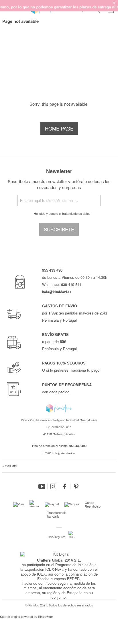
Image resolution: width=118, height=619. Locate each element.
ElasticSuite (45, 616)
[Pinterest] (76, 486)
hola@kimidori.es (63, 453)
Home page (59, 128)
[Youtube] (42, 486)
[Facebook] (64, 486)
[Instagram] (53, 486)
